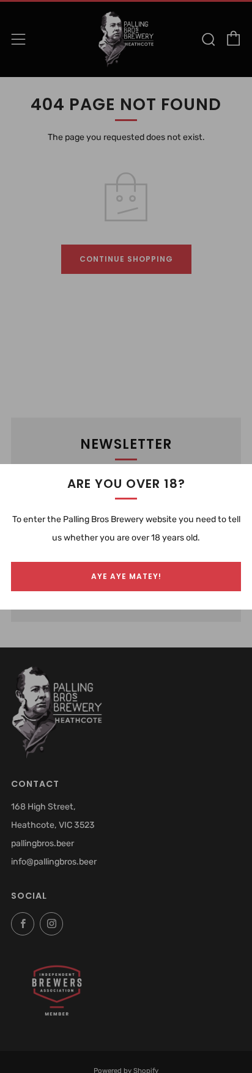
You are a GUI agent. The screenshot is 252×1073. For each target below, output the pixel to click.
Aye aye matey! (126, 576)
